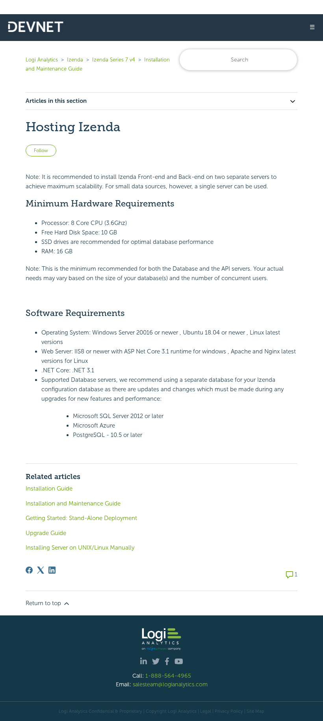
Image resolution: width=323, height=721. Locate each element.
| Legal (204, 711)
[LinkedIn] (52, 570)
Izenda (75, 60)
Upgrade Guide (46, 533)
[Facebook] (29, 570)
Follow (41, 150)
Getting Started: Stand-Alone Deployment (81, 518)
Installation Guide (49, 488)
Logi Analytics (42, 60)
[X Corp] (40, 570)
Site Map (255, 711)
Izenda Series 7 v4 (113, 60)
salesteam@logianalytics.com (170, 684)
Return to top (44, 603)
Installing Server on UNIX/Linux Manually (80, 547)
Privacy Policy (229, 711)
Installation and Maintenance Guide (73, 503)
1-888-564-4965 (168, 675)
